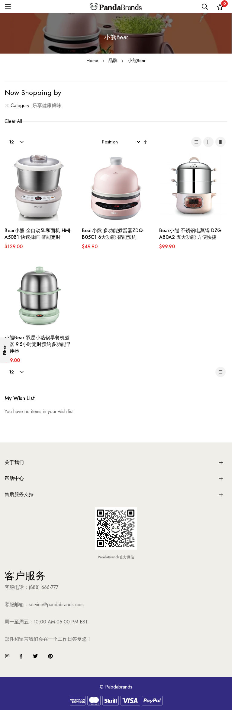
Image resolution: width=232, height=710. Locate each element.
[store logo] (116, 6)
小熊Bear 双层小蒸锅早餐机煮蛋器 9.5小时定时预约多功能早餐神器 (38, 344)
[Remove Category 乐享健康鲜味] (7, 105)
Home (93, 60)
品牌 (113, 60)
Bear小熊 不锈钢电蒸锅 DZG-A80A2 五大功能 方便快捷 (191, 234)
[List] (196, 142)
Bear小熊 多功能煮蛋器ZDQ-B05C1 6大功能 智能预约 (113, 234)
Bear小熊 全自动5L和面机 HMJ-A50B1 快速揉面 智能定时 (38, 234)
